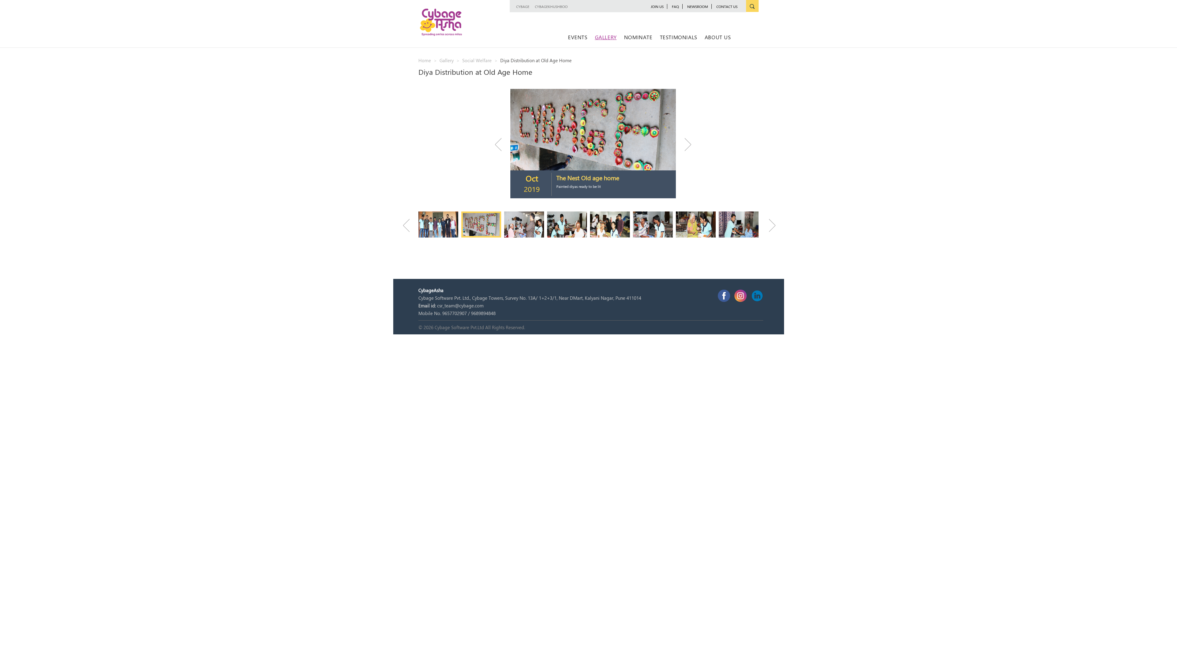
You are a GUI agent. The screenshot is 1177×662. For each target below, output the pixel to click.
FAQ (675, 6)
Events (578, 37)
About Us (718, 37)
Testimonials (678, 37)
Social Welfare (477, 60)
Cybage (522, 6)
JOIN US (657, 6)
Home (424, 60)
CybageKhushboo (551, 6)
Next (685, 144)
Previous (501, 144)
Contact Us (726, 6)
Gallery (606, 37)
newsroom (697, 6)
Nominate (638, 37)
